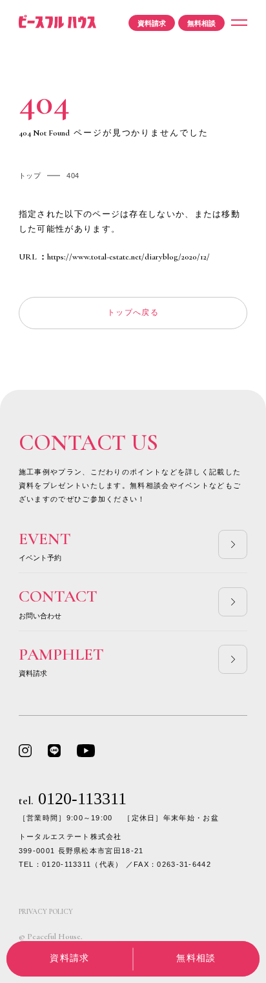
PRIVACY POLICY (46, 911)
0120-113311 (73, 798)
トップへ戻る (133, 312)
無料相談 (201, 23)
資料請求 (152, 23)
